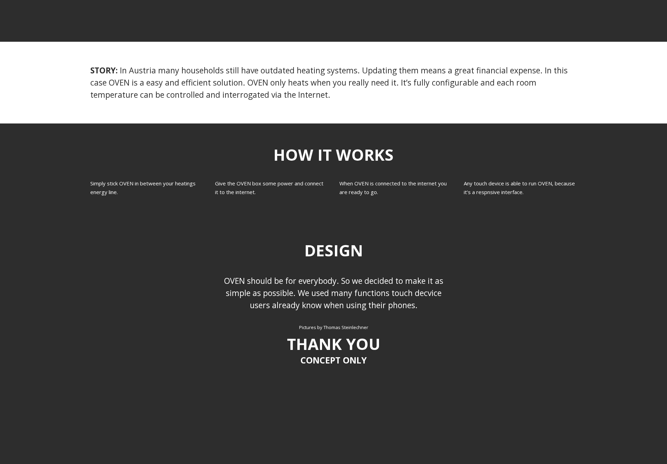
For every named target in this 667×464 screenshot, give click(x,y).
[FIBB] (94, 26)
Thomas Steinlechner (345, 327)
